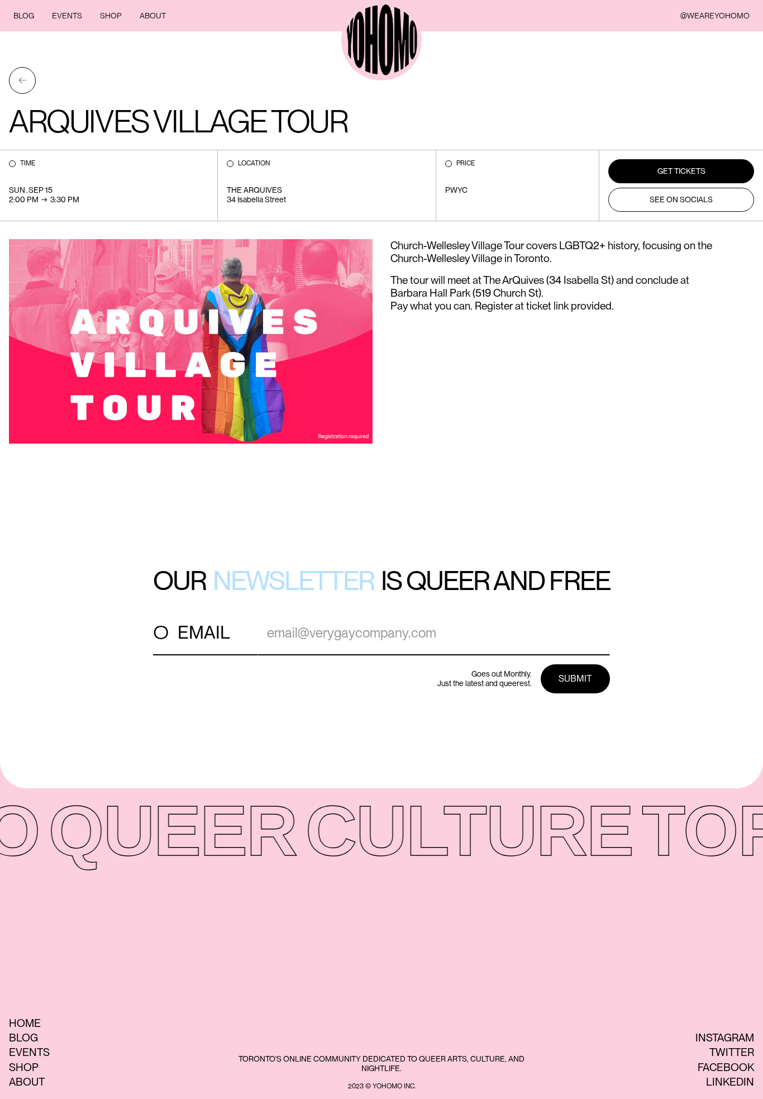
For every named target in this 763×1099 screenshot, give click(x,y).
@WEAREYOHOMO (715, 15)
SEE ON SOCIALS (681, 199)
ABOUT (153, 15)
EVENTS (67, 15)
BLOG (23, 15)
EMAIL (204, 632)
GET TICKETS (681, 170)
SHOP (111, 15)
